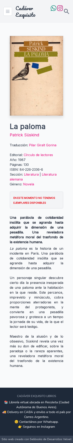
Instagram (48, 426)
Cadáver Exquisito (25, 11)
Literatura (31, 174)
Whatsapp (50, 422)
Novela (28, 184)
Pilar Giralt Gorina (42, 145)
